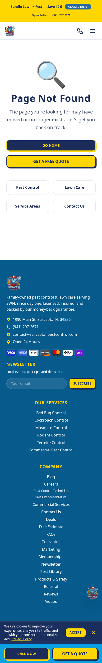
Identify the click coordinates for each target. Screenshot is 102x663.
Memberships (51, 556)
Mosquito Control (51, 427)
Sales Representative (51, 497)
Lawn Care (74, 187)
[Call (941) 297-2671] (80, 31)
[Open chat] (92, 592)
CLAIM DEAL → (78, 6)
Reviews (51, 594)
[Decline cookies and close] (93, 632)
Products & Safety (51, 579)
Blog (51, 476)
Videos (51, 601)
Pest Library (51, 571)
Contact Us (74, 206)
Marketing (51, 549)
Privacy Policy (22, 639)
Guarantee (51, 541)
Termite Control (51, 442)
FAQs (51, 534)
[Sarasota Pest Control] (22, 31)
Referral (51, 586)
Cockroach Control (51, 420)
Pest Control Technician (51, 491)
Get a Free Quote (51, 161)
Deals (51, 519)
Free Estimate (51, 526)
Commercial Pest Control (51, 450)
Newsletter (51, 564)
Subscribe (82, 383)
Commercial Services (51, 504)
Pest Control (27, 187)
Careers (51, 484)
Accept (76, 632)
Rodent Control (51, 435)
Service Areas (27, 206)
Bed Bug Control (51, 412)
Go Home (51, 145)
